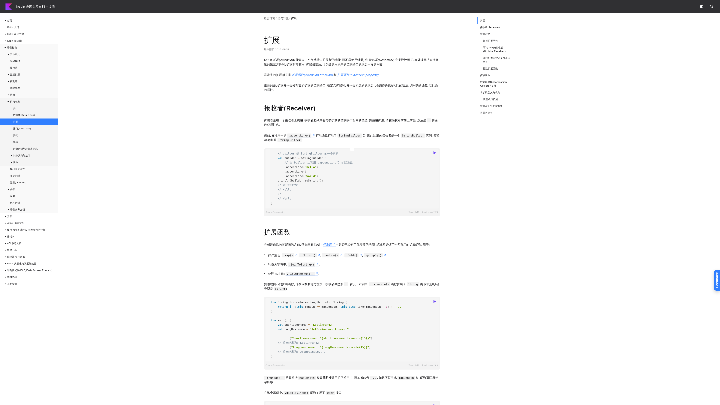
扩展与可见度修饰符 (491, 106)
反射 (12, 196)
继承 (15, 142)
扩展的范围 (486, 112)
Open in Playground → (275, 212)
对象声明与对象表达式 (25, 148)
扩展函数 (485, 34)
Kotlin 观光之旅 (15, 34)
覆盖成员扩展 (490, 99)
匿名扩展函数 (490, 68)
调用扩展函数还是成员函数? (496, 60)
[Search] (712, 6)
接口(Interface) (22, 128)
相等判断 (15, 175)
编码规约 (15, 61)
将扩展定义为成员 (490, 92)
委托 (15, 135)
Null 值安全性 (17, 169)
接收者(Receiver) (490, 27)
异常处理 (15, 88)
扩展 (15, 121)
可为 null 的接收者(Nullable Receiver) (494, 49)
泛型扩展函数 (490, 40)
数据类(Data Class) (24, 115)
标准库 (327, 244)
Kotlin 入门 (13, 27)
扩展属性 (485, 75)
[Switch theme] (701, 6)
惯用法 (13, 67)
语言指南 (269, 18)
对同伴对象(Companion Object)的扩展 (493, 84)
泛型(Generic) (18, 182)
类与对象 (283, 18)
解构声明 (15, 202)
